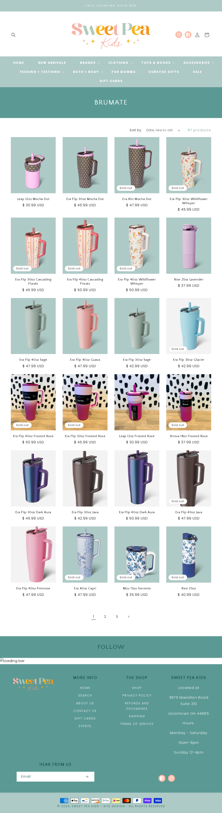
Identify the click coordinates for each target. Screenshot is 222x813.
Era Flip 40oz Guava (85, 360)
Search (85, 695)
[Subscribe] (86, 777)
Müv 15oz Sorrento (137, 588)
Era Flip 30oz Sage (137, 360)
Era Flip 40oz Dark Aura (137, 512)
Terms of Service (137, 724)
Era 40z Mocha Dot (136, 199)
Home (85, 688)
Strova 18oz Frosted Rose (189, 436)
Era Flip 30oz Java (85, 512)
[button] (13, 35)
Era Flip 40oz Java (188, 512)
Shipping (137, 716)
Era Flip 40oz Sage (33, 360)
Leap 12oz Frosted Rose (137, 436)
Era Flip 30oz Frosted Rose (85, 436)
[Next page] (128, 616)
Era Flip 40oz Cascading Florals (85, 282)
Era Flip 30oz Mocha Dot (85, 199)
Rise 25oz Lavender (189, 279)
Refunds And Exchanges (137, 706)
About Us (85, 703)
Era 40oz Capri (85, 588)
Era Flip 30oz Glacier (188, 360)
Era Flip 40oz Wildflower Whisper (137, 282)
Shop (137, 688)
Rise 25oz (188, 588)
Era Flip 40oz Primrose (33, 588)
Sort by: (136, 130)
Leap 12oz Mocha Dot (33, 199)
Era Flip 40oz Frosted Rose (33, 436)
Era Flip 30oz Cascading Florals (33, 282)
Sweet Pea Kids (85, 806)
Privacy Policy (137, 695)
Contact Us (85, 711)
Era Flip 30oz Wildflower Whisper (188, 201)
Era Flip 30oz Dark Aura (33, 512)
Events (85, 726)
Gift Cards (85, 718)
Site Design (114, 806)
